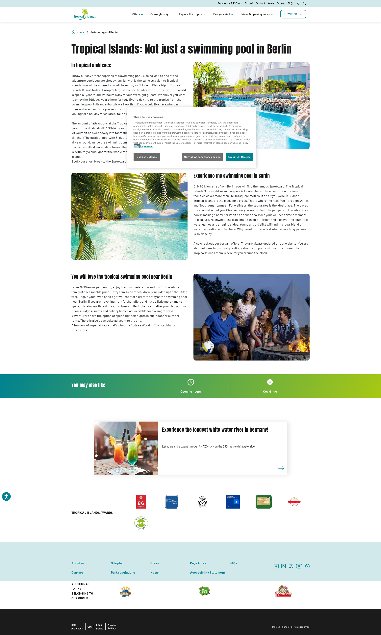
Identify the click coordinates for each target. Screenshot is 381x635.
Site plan (117, 563)
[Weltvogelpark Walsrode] (204, 591)
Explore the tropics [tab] (190, 14)
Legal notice (99, 627)
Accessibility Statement (207, 572)
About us (78, 563)
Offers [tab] (136, 14)
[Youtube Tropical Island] (299, 566)
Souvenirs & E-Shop (230, 3)
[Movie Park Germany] (125, 591)
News (270, 3)
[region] (191, 137)
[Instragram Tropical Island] (283, 566)
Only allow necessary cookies (202, 157)
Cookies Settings (112, 627)
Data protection (77, 627)
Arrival (249, 3)
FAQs (291, 3)
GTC (90, 626)
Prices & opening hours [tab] (255, 14)
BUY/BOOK (290, 14)
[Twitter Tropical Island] (307, 566)
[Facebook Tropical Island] (276, 566)
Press (154, 563)
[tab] (293, 14)
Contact (260, 3)
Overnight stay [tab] (159, 14)
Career (281, 3)
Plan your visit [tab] (221, 14)
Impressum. (146, 146)
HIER (136, 146)
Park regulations (123, 572)
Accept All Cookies (239, 157)
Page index (198, 563)
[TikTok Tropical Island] (291, 566)
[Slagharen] (283, 591)
